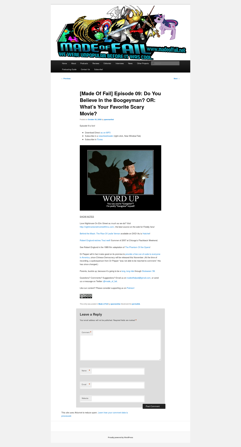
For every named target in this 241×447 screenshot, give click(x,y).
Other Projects (143, 63)
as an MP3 (105, 132)
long (123, 271)
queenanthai (109, 119)
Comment (86, 332)
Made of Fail (103, 304)
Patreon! (130, 287)
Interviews (120, 63)
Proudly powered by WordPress (120, 437)
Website (85, 398)
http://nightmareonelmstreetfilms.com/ (97, 226)
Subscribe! (98, 69)
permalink (136, 304)
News (130, 63)
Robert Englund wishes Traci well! (95, 240)
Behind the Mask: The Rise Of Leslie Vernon (100, 233)
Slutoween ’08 (148, 271)
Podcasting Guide (69, 69)
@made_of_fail (110, 281)
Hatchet (146, 233)
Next (177, 78)
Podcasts (84, 63)
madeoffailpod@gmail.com (138, 277)
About (73, 63)
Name (86, 370)
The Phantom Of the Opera (137, 247)
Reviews (95, 63)
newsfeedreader (105, 135)
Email (86, 384)
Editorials (107, 63)
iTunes (100, 139)
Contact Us (85, 69)
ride (132, 271)
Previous (66, 78)
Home (64, 63)
